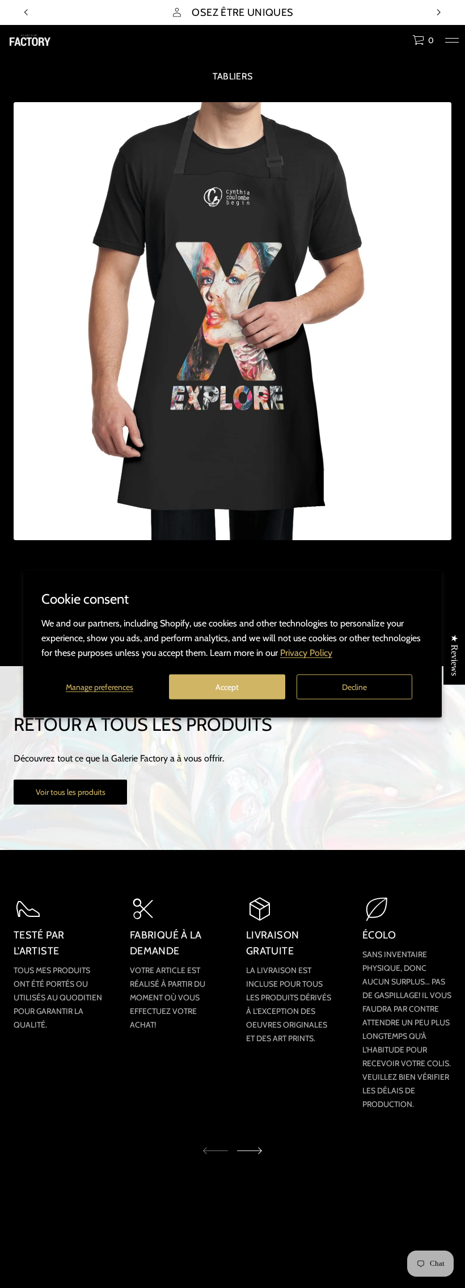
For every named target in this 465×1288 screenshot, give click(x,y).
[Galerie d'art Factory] (30, 40)
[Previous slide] (26, 12)
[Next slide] (249, 1150)
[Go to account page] (400, 43)
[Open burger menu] (452, 40)
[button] (423, 40)
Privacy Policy (306, 652)
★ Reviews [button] (454, 655)
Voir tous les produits (70, 792)
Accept (227, 686)
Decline (354, 686)
